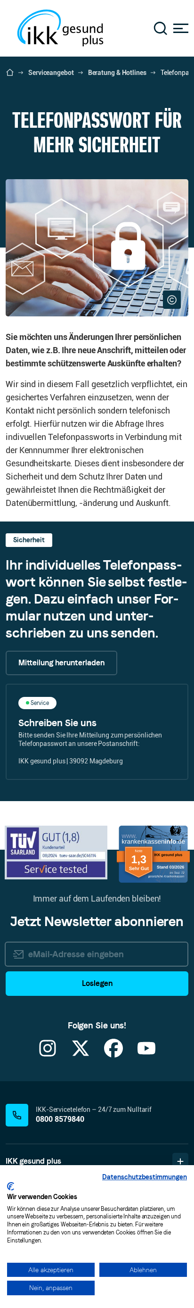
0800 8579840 (60, 1119)
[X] (80, 1054)
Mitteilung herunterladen (61, 662)
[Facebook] (113, 1054)
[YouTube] (146, 1054)
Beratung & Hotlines (117, 72)
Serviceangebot (51, 72)
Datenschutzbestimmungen (144, 1177)
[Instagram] (47, 1054)
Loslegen (97, 983)
